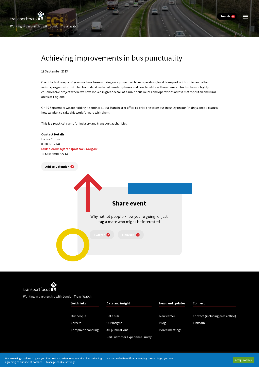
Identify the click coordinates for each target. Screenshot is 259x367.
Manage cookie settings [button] (60, 362)
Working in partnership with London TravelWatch (44, 26)
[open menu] (245, 16)
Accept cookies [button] (243, 360)
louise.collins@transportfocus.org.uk (69, 149)
